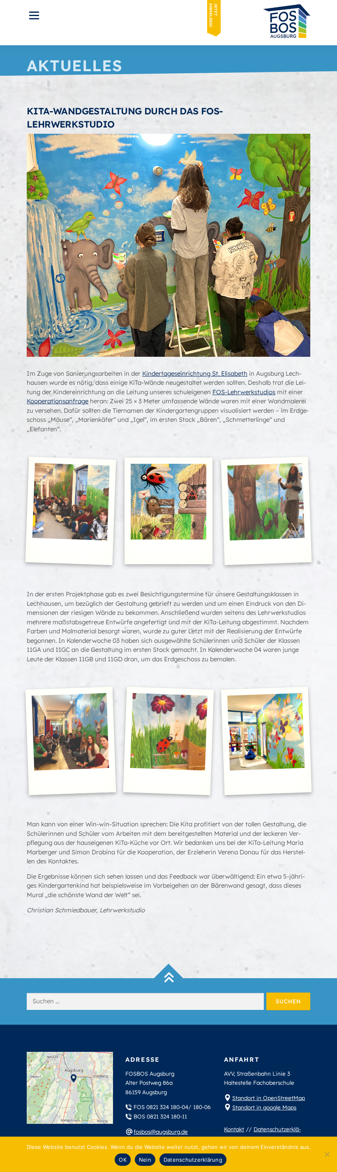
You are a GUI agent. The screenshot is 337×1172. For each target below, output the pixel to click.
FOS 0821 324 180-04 (161, 1106)
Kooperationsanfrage (57, 401)
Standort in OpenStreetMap (268, 1097)
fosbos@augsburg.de (161, 1131)
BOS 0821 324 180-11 (160, 1116)
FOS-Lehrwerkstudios (243, 392)
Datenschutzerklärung (193, 1159)
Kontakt (234, 1128)
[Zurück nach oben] (168, 978)
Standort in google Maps (264, 1107)
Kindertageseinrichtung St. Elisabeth (194, 373)
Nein (145, 1159)
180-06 (202, 1106)
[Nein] (327, 1154)
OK (123, 1159)
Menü (34, 15)
